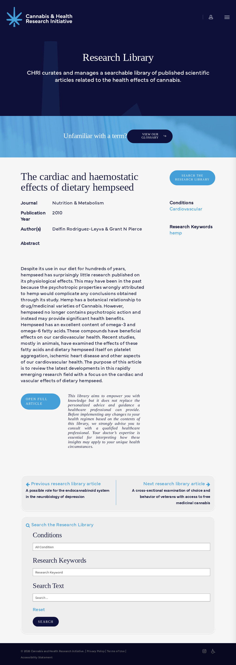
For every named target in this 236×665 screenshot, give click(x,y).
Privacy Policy (96, 651)
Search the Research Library (62, 524)
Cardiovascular (186, 208)
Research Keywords (191, 226)
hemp (176, 232)
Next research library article (171, 492)
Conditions (182, 202)
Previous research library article (68, 489)
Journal (29, 202)
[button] (227, 17)
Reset (39, 609)
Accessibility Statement (37, 657)
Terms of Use (116, 651)
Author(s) (31, 228)
